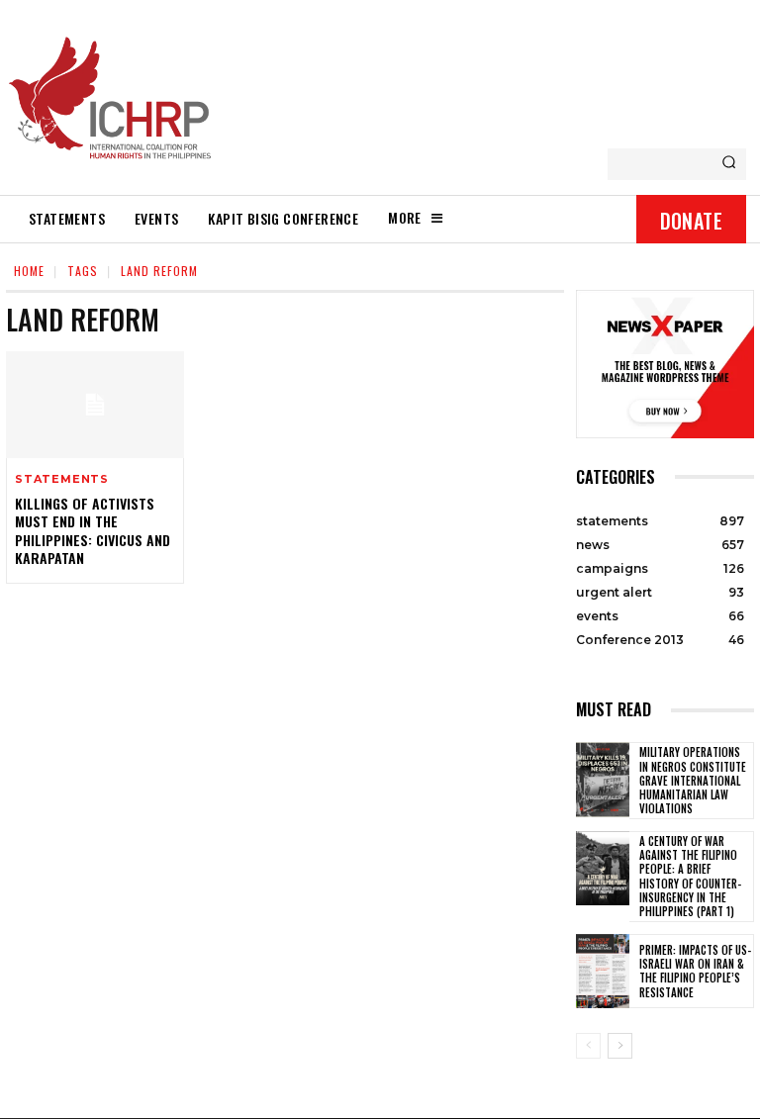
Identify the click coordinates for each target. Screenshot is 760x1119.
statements (62, 479)
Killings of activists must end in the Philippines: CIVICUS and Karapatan (92, 530)
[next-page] (620, 1046)
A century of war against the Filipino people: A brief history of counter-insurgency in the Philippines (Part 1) (690, 876)
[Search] (729, 164)
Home (29, 270)
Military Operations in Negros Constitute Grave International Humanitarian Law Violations (692, 780)
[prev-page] (588, 1046)
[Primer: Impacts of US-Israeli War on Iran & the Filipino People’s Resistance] (602, 971)
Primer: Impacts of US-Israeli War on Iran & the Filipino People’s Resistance (695, 971)
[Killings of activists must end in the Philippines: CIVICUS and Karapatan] (95, 404)
